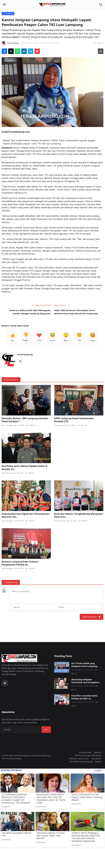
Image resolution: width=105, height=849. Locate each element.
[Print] (100, 51)
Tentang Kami (85, 752)
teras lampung (25, 354)
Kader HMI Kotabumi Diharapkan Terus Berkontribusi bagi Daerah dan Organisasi (76, 312)
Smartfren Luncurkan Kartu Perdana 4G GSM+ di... (84, 697)
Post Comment (90, 616)
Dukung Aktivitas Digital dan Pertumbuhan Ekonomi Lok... (26, 515)
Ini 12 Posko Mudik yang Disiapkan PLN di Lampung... (85, 665)
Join (46, 729)
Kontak (98, 761)
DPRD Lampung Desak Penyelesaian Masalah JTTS (74, 420)
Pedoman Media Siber (79, 758)
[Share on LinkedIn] (24, 51)
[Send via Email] (37, 51)
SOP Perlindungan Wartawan (88, 755)
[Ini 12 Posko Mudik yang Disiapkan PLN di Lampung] (61, 667)
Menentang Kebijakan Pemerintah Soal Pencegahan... (86, 681)
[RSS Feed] (20, 361)
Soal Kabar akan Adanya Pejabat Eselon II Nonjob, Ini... (24, 467)
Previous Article (43, 305)
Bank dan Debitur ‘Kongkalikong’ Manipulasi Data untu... (78, 515)
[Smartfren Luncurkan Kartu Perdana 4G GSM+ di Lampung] (61, 699)
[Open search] (100, 4)
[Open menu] (4, 4)
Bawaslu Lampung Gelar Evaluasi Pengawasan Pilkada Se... (20, 563)
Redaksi (97, 752)
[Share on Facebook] (4, 51)
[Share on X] (11, 51)
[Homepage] (52, 4)
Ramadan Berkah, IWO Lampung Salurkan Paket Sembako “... (25, 420)
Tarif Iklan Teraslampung (81, 761)
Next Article (60, 305)
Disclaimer (96, 758)
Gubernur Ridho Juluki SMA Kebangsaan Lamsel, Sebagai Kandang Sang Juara (30, 312)
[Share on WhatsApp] (17, 51)
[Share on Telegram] (30, 51)
